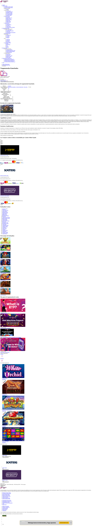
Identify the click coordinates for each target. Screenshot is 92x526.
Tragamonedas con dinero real (6, 58)
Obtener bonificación (5, 457)
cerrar (7, 80)
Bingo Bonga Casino (5, 215)
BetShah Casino (4, 214)
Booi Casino (4, 221)
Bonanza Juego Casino (5, 220)
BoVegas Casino (8, 56)
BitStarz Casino (4, 219)
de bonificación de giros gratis (10, 50)
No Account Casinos (9, 13)
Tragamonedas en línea (5, 28)
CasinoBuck (4, 227)
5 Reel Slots (8, 40)
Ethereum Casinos (9, 19)
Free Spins (7, 41)
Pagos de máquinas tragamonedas (5, 328)
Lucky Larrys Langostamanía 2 (7, 410)
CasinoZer (3, 229)
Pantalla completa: (3, 80)
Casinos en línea (4, 5)
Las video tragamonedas (9, 30)
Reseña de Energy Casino (4, 155)
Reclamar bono (3, 485)
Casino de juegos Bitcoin (6, 217)
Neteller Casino (8, 21)
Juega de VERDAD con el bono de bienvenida (7, 81)
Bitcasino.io (4, 216)
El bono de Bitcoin (9, 52)
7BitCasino (4, 209)
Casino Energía (4, 455)
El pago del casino (7, 16)
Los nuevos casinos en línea (8, 7)
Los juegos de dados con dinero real (9, 61)
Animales (1, 354)
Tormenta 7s (4, 425)
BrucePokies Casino (5, 223)
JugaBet (7, 9)
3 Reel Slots (8, 39)
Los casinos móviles (9, 14)
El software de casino (7, 42)
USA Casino (8, 23)
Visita (1, 184)
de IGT (7, 46)
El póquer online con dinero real (9, 60)
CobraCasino (4, 231)
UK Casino (8, 25)
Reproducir (4, 379)
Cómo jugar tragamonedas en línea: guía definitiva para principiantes (10, 337)
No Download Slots (7, 33)
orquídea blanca (4, 378)
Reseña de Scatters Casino (4, 175)
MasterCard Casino (9, 17)
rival (6, 45)
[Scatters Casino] (9, 174)
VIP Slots (7, 37)
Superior (2, 486)
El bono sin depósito (9, 49)
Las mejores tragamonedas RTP (5, 313)
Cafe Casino (8, 54)
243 (8, 88)
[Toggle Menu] (0, 3)
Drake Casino (8, 57)
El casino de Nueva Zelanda (10, 27)
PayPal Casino (8, 22)
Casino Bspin (4, 224)
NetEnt (7, 43)
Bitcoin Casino (8, 18)
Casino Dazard (4, 233)
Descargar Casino (9, 15)
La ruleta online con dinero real (9, 59)
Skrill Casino (8, 20)
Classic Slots (8, 31)
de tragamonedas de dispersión (10, 32)
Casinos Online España (5, 64)
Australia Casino (8, 24)
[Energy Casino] (9, 154)
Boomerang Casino (5, 222)
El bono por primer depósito (10, 51)
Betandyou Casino (5, 212)
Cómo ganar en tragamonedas (4, 352)
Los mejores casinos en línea (8, 6)
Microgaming (8, 44)
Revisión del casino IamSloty (4, 195)
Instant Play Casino (9, 12)
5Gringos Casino (4, 208)
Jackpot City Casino (9, 55)
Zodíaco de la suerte (5, 441)
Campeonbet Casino (5, 225)
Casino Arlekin (4, 211)
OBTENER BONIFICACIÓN (64, 522)
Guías (3, 62)
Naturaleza (2, 358)
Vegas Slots (8, 36)
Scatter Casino (4, 467)
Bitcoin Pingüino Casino (6, 218)
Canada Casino (8, 26)
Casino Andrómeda (5, 210)
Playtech (7, 47)
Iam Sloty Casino (5, 480)
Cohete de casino (4, 226)
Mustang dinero (4, 394)
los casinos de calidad (9, 11)
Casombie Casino (5, 230)
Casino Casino (4, 228)
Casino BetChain (4, 213)
